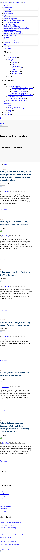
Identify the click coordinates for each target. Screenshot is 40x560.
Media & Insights (5, 506)
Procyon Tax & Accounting (8, 541)
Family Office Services (7, 525)
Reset (5, 164)
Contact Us (3, 509)
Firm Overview (4, 494)
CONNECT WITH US (7, 549)
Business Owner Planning (8, 528)
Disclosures (3, 511)
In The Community (6, 499)
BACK (3, 123)
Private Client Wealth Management (10, 522)
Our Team (3, 496)
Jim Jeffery (5, 191)
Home (2, 491)
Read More (3, 209)
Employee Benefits (6, 537)
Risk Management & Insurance (9, 544)
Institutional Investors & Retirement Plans (12, 535)
